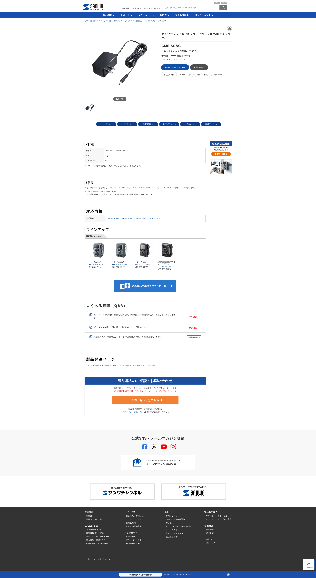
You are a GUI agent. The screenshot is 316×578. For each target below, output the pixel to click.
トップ (85, 21)
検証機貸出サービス (95, 533)
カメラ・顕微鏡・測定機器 (129, 366)
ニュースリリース (134, 519)
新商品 (89, 516)
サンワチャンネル (204, 15)
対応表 (163, 15)
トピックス (129, 512)
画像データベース (134, 543)
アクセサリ (103, 21)
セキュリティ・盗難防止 (133, 21)
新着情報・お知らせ (135, 516)
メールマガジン (173, 530)
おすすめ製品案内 (134, 526)
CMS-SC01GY (123, 188)
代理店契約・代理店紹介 (97, 543)
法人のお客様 (91, 526)
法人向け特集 (182, 15)
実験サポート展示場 (175, 533)
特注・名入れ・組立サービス (99, 536)
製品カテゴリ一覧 (94, 519)
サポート (125, 15)
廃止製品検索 (172, 537)
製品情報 (107, 15)
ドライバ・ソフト (134, 540)
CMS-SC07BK (167, 188)
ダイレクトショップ (151, 8)
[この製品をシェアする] (229, 28)
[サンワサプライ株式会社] (93, 7)
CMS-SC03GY (138, 188)
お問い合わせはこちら (145, 400)
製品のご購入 (211, 512)
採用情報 (136, 8)
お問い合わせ (172, 516)
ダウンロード (144, 15)
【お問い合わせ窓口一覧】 (132, 412)
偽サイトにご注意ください (97, 559)
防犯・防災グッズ (115, 21)
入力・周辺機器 (95, 366)
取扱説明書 (131, 536)
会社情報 (125, 8)
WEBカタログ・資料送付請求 (179, 526)
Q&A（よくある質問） (176, 519)
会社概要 (210, 529)
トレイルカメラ (150, 21)
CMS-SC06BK (152, 188)
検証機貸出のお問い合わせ (140, 575)
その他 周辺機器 (110, 366)
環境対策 (210, 533)
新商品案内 (131, 523)
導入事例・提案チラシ (96, 540)
